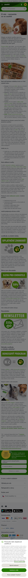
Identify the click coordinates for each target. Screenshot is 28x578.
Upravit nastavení (14, 565)
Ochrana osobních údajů (19, 561)
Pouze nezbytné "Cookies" (14, 575)
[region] (14, 559)
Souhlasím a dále (14, 570)
